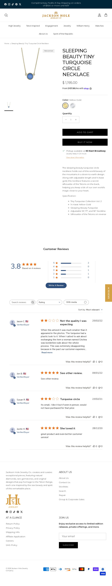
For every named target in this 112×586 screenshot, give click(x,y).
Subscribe (68, 545)
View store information (75, 157)
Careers (10, 540)
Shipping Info (13, 532)
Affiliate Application (15, 536)
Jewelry (67, 26)
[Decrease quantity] (65, 119)
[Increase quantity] (76, 119)
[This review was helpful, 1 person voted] (94, 361)
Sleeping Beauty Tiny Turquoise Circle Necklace (30, 43)
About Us (43, 34)
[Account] (99, 15)
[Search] (6, 15)
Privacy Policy (13, 528)
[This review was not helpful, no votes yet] (99, 361)
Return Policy (13, 523)
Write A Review (56, 285)
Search (62, 491)
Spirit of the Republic (63, 34)
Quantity (67, 113)
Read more (47, 352)
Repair (62, 495)
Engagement (51, 26)
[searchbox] (20, 302)
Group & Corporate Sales (71, 499)
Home (6, 43)
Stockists (63, 486)
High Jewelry (14, 26)
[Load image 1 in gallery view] (30, 73)
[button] (108, 293)
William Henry (83, 26)
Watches (99, 26)
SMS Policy (11, 545)
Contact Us (64, 482)
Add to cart (85, 132)
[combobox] (49, 302)
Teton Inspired (33, 26)
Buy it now (85, 142)
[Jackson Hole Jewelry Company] (56, 15)
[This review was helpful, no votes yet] (94, 387)
